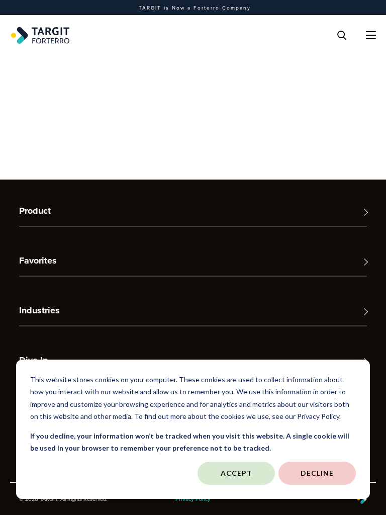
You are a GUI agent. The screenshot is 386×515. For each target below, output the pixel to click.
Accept (236, 473)
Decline (317, 473)
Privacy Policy (193, 499)
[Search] (341, 35)
